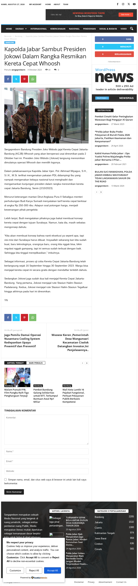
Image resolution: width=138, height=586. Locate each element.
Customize (15, 570)
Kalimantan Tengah (105, 533)
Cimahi (98, 549)
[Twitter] (16, 79)
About (57, 4)
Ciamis (98, 527)
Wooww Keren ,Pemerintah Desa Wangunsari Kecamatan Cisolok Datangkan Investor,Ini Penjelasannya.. (70, 342)
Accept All (52, 570)
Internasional (38, 28)
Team (65, 4)
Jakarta (98, 522)
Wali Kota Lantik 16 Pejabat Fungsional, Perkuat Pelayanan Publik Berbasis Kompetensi (73, 395)
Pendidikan (89, 28)
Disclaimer (79, 582)
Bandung (18, 36)
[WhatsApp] (32, 79)
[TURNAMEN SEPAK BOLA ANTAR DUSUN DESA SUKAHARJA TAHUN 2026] (56, 521)
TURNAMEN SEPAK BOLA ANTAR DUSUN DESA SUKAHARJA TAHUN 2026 (77, 521)
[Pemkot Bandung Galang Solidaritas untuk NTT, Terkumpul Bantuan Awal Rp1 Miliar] (46, 377)
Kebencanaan (57, 28)
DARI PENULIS (36, 363)
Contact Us (121, 582)
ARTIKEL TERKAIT (15, 363)
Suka (128, 39)
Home (48, 4)
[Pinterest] (24, 79)
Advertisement (105, 582)
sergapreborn (18, 69)
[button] (131, 29)
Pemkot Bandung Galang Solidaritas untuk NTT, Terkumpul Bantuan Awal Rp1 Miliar (45, 395)
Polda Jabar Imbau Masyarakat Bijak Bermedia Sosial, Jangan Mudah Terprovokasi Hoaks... (77, 558)
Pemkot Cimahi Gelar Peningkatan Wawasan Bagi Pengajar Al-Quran (114, 118)
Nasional (74, 28)
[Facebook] (117, 4)
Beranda (8, 36)
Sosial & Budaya (108, 28)
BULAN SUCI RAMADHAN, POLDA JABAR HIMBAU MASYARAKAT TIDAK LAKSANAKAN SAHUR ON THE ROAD (113, 176)
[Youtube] (134, 4)
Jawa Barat (100, 538)
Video (124, 28)
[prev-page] (82, 363)
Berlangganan (123, 54)
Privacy (91, 582)
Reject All (34, 570)
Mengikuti (125, 46)
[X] (128, 4)
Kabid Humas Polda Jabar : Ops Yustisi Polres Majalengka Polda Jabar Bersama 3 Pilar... (112, 156)
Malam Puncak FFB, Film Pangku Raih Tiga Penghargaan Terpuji (16, 392)
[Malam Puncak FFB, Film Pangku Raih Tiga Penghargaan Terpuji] (17, 377)
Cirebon (99, 544)
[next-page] (87, 363)
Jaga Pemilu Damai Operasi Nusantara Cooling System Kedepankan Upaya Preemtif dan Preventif (22, 340)
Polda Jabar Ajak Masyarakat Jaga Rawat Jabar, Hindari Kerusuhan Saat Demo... (76, 539)
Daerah (19, 28)
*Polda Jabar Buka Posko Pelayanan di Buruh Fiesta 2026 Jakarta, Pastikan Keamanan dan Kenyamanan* (113, 136)
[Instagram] (123, 4)
